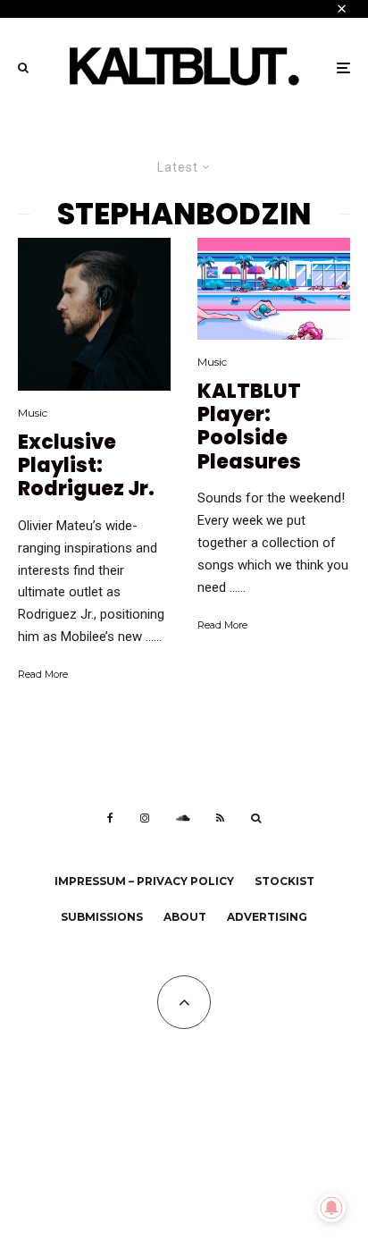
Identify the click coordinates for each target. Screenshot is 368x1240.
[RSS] (220, 818)
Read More (43, 674)
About (184, 917)
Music (32, 412)
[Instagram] (145, 818)
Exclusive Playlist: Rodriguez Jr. (86, 466)
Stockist (284, 881)
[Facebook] (110, 818)
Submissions (102, 917)
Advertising (267, 917)
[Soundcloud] (183, 818)
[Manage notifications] (331, 1208)
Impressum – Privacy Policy (144, 881)
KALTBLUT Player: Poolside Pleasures (249, 427)
